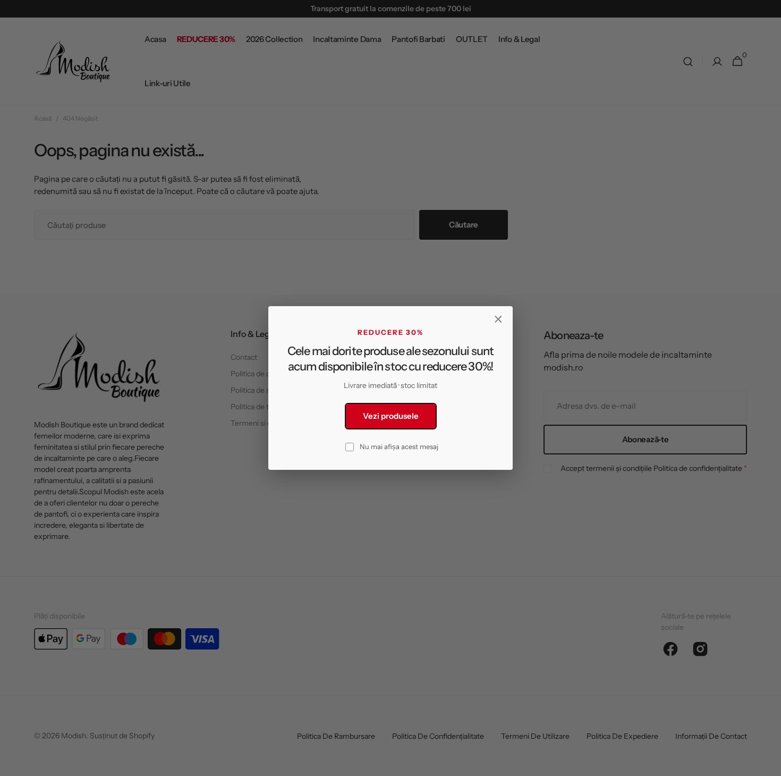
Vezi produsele (391, 416)
